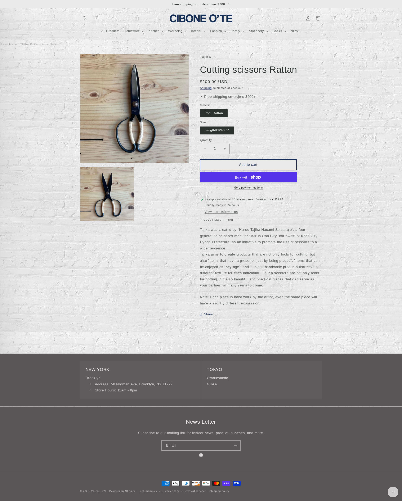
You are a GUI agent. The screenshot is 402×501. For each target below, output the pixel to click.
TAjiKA (24, 44)
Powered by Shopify (122, 491)
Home (3, 44)
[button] (85, 18)
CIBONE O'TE (99, 491)
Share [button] (208, 314)
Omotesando (217, 378)
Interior (13, 44)
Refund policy (148, 491)
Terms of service (194, 491)
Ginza (212, 384)
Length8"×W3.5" (217, 130)
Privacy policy (170, 491)
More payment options (248, 187)
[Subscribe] (235, 445)
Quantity (206, 140)
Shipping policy (219, 491)
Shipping (206, 88)
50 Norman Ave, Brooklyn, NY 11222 (142, 384)
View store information (221, 211)
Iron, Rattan (214, 113)
